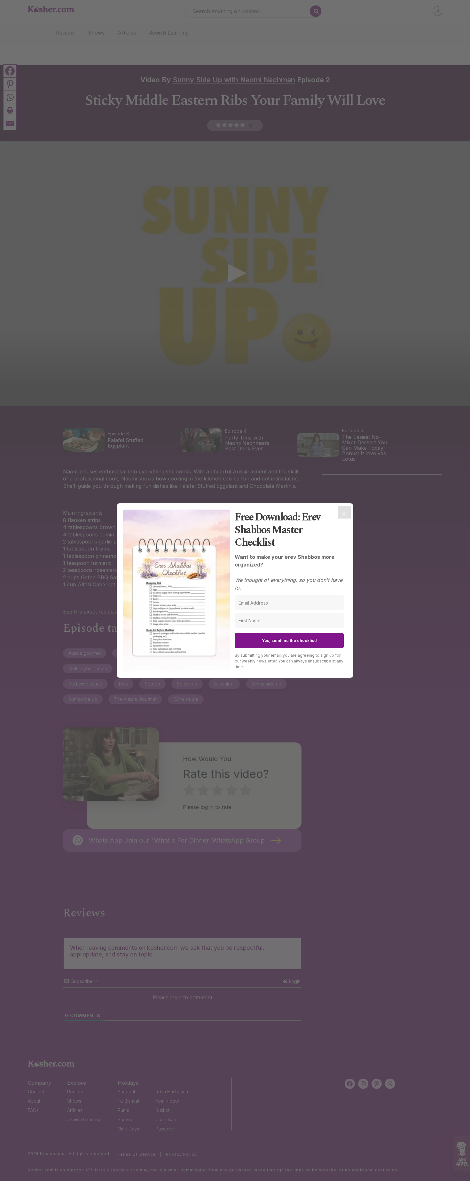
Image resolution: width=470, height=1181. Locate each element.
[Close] (344, 512)
